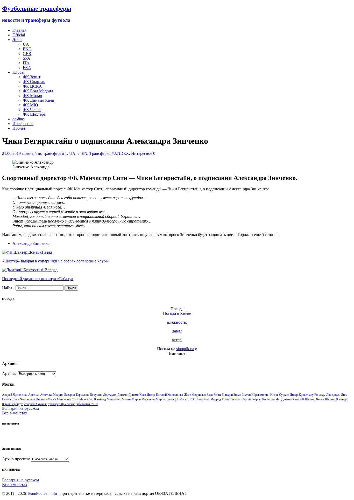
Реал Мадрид (212, 399)
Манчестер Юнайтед (92, 399)
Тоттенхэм (268, 399)
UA (26, 44)
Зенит (217, 395)
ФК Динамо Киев (38, 100)
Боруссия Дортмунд (103, 395)
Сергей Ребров (251, 399)
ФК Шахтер (307, 399)
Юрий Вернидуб (12, 404)
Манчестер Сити (67, 399)
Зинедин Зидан (231, 395)
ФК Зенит (31, 77)
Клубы (18, 72)
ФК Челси (32, 109)
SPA (26, 58)
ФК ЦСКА (32, 86)
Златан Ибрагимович (255, 395)
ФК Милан (32, 95)
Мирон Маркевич (143, 399)
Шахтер (330, 399)
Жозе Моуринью (195, 395)
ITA (26, 63)
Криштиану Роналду (312, 395)
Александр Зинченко (30, 243)
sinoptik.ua (185, 348)
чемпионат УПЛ (87, 404)
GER (27, 53)
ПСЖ (192, 399)
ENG (27, 49)
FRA (27, 67)
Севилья (235, 399)
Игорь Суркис (279, 395)
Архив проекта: (16, 459)
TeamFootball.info (42, 493)
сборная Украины (35, 404)
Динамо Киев (137, 395)
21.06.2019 (11, 153)
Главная (19, 30)
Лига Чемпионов (24, 399)
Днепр (151, 395)
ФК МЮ (30, 105)
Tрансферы (99, 153)
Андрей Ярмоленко (14, 395)
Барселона (82, 395)
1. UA (70, 153)
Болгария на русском (20, 408)
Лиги (17, 39)
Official (18, 35)
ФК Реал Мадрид (38, 91)
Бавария (69, 395)
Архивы (9, 373)
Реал (200, 399)
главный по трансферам (43, 153)
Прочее (18, 128)
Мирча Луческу (166, 399)
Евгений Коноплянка (169, 395)
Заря (210, 395)
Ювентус (342, 399)
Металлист (114, 399)
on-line (18, 119)
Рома (225, 399)
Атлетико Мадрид (51, 395)
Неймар (182, 399)
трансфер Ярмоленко (61, 404)
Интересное (22, 123)
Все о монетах (14, 413)
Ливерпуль (333, 395)
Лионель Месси (46, 399)
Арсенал (33, 395)
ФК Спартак (34, 81)
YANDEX (120, 153)
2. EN (82, 153)
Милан (126, 399)
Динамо (122, 395)
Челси (320, 399)
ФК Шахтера (34, 114)
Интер (294, 395)
